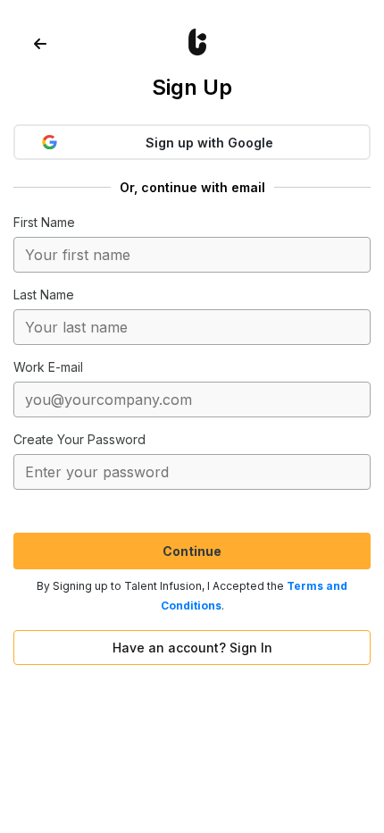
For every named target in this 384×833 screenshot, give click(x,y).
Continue (192, 551)
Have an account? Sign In (192, 647)
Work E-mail (48, 366)
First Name (44, 222)
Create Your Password (79, 439)
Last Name (43, 294)
